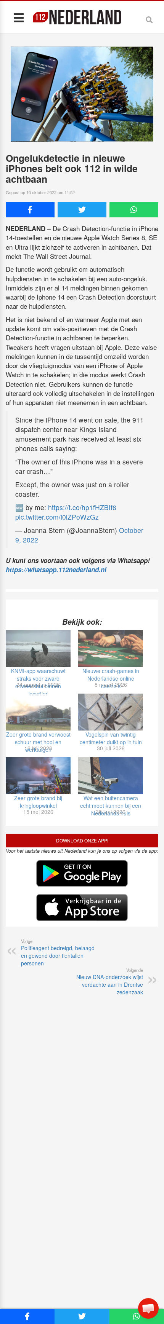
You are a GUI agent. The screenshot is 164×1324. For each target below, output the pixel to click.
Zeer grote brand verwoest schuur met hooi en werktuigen (38, 742)
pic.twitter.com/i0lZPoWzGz (57, 517)
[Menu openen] (18, 17)
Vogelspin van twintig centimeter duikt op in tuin (111, 738)
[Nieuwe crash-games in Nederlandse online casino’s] (110, 648)
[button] (148, 1308)
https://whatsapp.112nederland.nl (56, 569)
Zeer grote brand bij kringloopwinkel (38, 801)
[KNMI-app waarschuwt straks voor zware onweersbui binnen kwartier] (38, 648)
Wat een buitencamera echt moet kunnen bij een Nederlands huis (110, 805)
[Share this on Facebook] (30, 209)
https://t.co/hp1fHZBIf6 (82, 507)
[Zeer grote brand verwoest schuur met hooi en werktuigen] (38, 712)
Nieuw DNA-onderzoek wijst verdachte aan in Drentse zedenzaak (109, 981)
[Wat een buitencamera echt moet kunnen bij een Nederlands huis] (110, 775)
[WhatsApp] (133, 209)
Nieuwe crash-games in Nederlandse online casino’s (110, 678)
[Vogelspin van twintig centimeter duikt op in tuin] (110, 712)
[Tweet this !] (82, 209)
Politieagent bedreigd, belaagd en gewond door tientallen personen (58, 952)
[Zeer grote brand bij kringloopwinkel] (38, 775)
